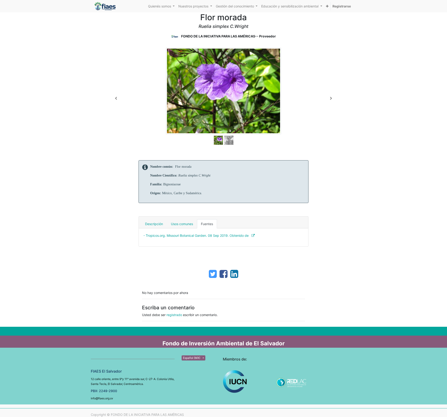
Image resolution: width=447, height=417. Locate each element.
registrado (174, 315)
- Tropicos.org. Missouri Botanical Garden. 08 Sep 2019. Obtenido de (196, 235)
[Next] (331, 98)
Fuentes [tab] (207, 224)
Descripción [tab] (154, 224)
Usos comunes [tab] (182, 224)
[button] (327, 6)
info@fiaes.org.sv (102, 398)
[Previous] (116, 98)
